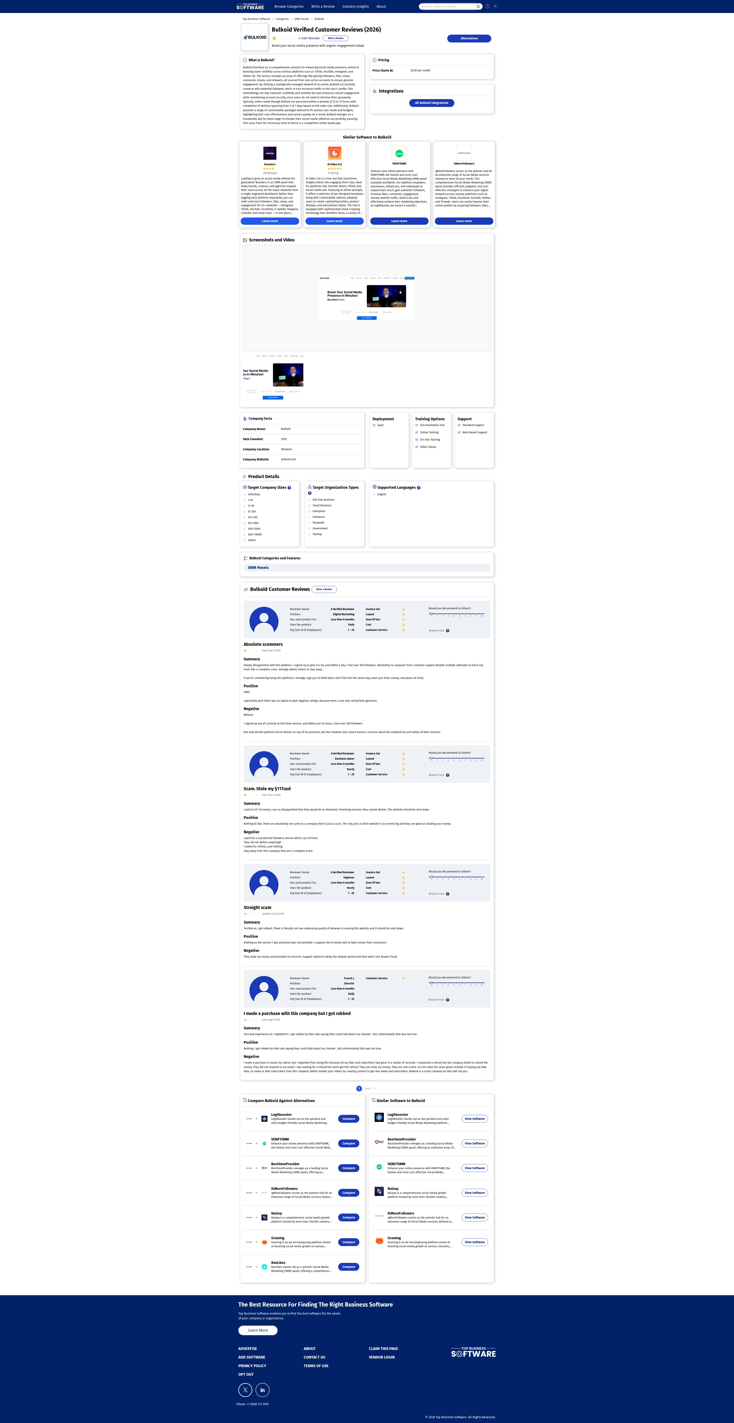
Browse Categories (289, 6)
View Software (475, 1119)
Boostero (270, 164)
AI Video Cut (334, 164)
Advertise (247, 1349)
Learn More (258, 1330)
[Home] (250, 6)
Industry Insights (356, 6)
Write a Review (323, 6)
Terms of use (316, 1366)
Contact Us (314, 1357)
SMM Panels (258, 567)
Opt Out (246, 1374)
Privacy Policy (252, 1366)
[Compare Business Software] (454, 1352)
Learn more (270, 221)
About (381, 6)
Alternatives (469, 38)
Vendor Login (382, 1357)
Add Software (251, 1357)
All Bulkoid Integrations (431, 103)
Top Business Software (451, 1417)
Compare (349, 1119)
